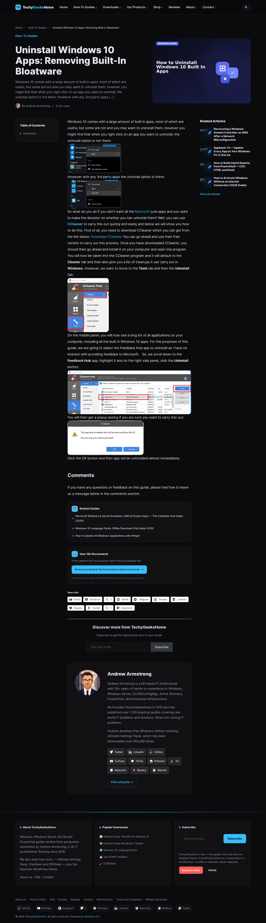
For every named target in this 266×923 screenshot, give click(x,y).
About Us (20, 899)
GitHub (156, 753)
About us (26, 877)
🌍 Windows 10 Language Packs (118, 850)
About (190, 7)
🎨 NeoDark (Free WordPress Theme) (121, 843)
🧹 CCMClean (108, 863)
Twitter (116, 753)
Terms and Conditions (129, 899)
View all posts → (122, 782)
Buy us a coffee (191, 870)
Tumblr (184, 909)
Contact (208, 7)
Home (64, 7)
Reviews (174, 7)
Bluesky (139, 771)
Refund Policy (105, 899)
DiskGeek (35, 864)
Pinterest (157, 762)
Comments (30, 133)
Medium (164, 909)
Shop (157, 7)
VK (175, 762)
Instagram (65, 909)
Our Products (136, 7)
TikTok (137, 762)
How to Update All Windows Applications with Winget (107, 535)
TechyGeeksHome (38, 7)
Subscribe (161, 647)
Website (159, 771)
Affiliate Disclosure (156, 899)
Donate (62, 899)
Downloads (111, 7)
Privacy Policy (38, 899)
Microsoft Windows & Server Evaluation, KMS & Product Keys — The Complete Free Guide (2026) (129, 518)
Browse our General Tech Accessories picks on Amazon (107, 569)
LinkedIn (136, 753)
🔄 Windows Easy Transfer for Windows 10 (124, 836)
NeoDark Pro (92, 916)
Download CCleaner (106, 237)
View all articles (210, 194)
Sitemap (75, 899)
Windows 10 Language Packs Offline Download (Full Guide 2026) (114, 528)
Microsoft (142, 211)
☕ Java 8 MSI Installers (114, 856)
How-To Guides (84, 7)
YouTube (117, 762)
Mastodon (118, 771)
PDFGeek (55, 864)
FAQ (37, 877)
